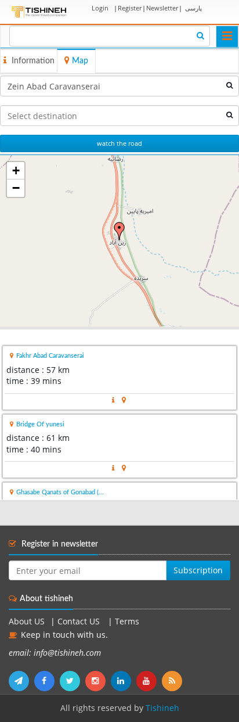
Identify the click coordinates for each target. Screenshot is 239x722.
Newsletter (162, 7)
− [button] (16, 188)
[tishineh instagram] (98, 681)
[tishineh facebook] (47, 681)
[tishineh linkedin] (123, 681)
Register (130, 7)
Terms (127, 621)
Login (100, 7)
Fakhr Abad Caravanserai (50, 356)
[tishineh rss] (173, 681)
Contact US (79, 621)
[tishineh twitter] (72, 681)
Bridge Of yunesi (40, 424)
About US (27, 621)
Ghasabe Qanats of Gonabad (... (60, 492)
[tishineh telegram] (21, 681)
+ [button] (16, 170)
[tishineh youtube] (149, 681)
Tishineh (162, 708)
